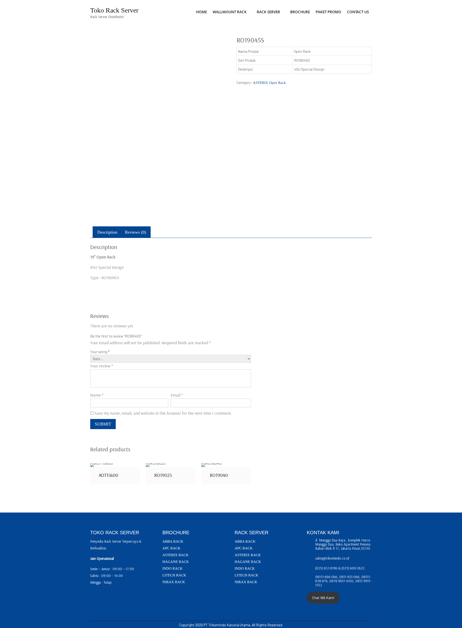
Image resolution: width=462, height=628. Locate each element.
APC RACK (171, 548)
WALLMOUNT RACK (230, 11)
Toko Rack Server (114, 10)
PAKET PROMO (328, 11)
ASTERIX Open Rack (269, 83)
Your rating (100, 352)
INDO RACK (172, 568)
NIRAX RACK (173, 582)
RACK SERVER (268, 11)
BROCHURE (300, 11)
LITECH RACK (174, 575)
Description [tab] (107, 232)
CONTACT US (358, 11)
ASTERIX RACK (175, 555)
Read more (115, 465)
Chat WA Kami (323, 597)
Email (177, 395)
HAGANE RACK (175, 562)
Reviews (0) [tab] (135, 232)
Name (96, 395)
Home (201, 11)
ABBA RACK (172, 541)
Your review (101, 366)
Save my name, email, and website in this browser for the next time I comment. (163, 413)
